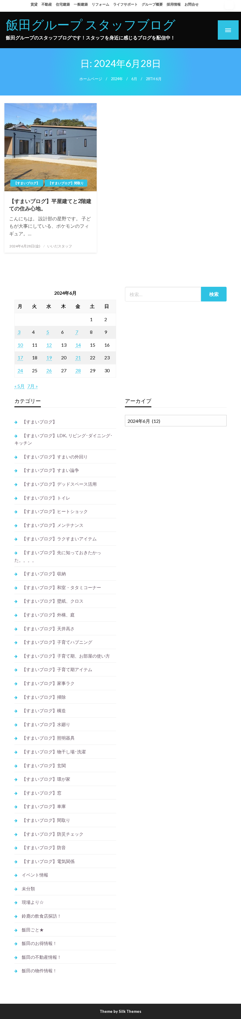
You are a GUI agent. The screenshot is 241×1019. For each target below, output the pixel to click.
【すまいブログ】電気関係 (48, 861)
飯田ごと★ (33, 929)
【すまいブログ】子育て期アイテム (57, 669)
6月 (134, 79)
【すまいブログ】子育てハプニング (57, 642)
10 (20, 345)
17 (20, 357)
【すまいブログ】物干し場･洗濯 (54, 751)
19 (49, 357)
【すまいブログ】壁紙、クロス (52, 601)
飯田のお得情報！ (39, 943)
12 (49, 345)
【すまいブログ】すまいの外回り (55, 456)
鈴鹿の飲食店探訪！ (41, 916)
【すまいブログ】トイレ (46, 497)
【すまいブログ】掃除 (44, 697)
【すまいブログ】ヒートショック (55, 511)
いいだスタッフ (59, 246)
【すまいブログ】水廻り (46, 724)
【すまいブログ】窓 (41, 792)
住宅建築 (63, 4)
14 (78, 345)
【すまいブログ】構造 (44, 710)
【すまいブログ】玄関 (44, 765)
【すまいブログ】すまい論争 (50, 470)
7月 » (32, 386)
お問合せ (192, 4)
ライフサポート (125, 4)
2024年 (117, 79)
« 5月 (19, 386)
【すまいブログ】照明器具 (48, 737)
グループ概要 (152, 4)
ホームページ (90, 79)
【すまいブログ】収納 (44, 573)
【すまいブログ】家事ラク (48, 683)
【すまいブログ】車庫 (44, 806)
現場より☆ (33, 902)
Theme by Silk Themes (120, 1011)
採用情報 (174, 4)
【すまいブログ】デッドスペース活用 (59, 484)
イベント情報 (35, 874)
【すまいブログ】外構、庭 (48, 614)
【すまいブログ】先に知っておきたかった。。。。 (57, 556)
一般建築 (81, 4)
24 (20, 370)
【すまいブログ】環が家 (46, 779)
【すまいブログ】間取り (66, 183)
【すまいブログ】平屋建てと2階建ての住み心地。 (50, 205)
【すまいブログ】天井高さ (48, 628)
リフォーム (100, 4)
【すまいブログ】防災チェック (52, 834)
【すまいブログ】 (27, 183)
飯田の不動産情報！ (41, 957)
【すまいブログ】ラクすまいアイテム (59, 538)
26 (49, 370)
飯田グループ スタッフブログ (90, 24)
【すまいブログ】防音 (44, 847)
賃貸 (34, 4)
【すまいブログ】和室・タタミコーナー (61, 587)
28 (78, 370)
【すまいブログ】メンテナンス (52, 525)
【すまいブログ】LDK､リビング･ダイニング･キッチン (63, 439)
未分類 (28, 888)
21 (78, 357)
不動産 (46, 4)
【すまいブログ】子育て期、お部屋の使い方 (66, 655)
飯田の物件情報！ (39, 970)
